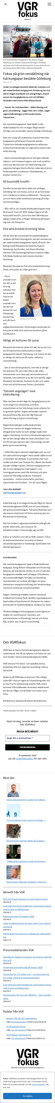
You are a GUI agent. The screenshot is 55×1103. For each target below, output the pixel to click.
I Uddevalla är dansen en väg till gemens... (26, 861)
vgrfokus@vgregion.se (14, 492)
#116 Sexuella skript (16, 1026)
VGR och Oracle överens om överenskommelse (25, 899)
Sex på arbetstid (18, 1030)
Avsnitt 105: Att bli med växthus (21, 1018)
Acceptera (27, 1096)
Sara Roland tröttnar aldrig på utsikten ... (26, 840)
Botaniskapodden (18, 1022)
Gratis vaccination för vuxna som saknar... (26, 799)
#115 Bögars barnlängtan (18, 1034)
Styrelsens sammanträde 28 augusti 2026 (23, 967)
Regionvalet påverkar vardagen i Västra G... (26, 881)
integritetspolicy (39, 1084)
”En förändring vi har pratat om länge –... (26, 820)
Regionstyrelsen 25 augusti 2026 (18, 916)
